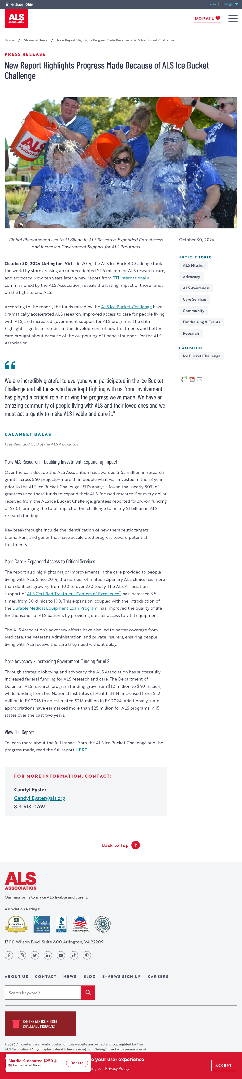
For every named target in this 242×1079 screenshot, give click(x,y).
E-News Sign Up (121, 976)
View (214, 4)
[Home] (16, 18)
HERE (81, 750)
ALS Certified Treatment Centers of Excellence (74, 593)
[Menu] (233, 18)
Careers (158, 976)
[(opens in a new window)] (16, 924)
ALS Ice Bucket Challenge (126, 306)
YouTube (61, 955)
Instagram (22, 955)
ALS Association (20, 881)
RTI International (129, 278)
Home (9, 40)
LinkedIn (48, 955)
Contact (45, 976)
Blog (89, 976)
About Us (16, 976)
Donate (204, 18)
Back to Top (115, 845)
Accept (224, 1065)
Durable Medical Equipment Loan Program (55, 608)
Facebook (9, 955)
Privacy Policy (117, 1068)
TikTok (74, 955)
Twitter (35, 955)
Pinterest (87, 955)
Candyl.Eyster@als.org (39, 797)
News (70, 976)
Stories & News (35, 40)
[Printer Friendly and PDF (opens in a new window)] (192, 379)
